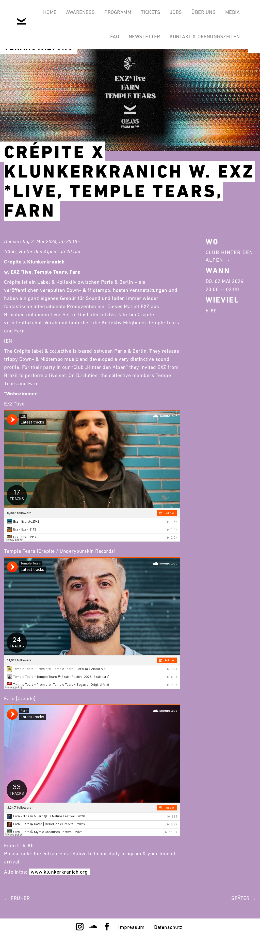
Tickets (150, 12)
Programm (117, 12)
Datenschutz (168, 927)
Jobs (176, 12)
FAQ (114, 36)
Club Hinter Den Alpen (229, 256)
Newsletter (144, 36)
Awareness (80, 12)
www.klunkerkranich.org (59, 872)
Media (232, 12)
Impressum (131, 927)
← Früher (17, 898)
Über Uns (203, 12)
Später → (243, 898)
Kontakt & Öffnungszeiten (205, 36)
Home (50, 12)
